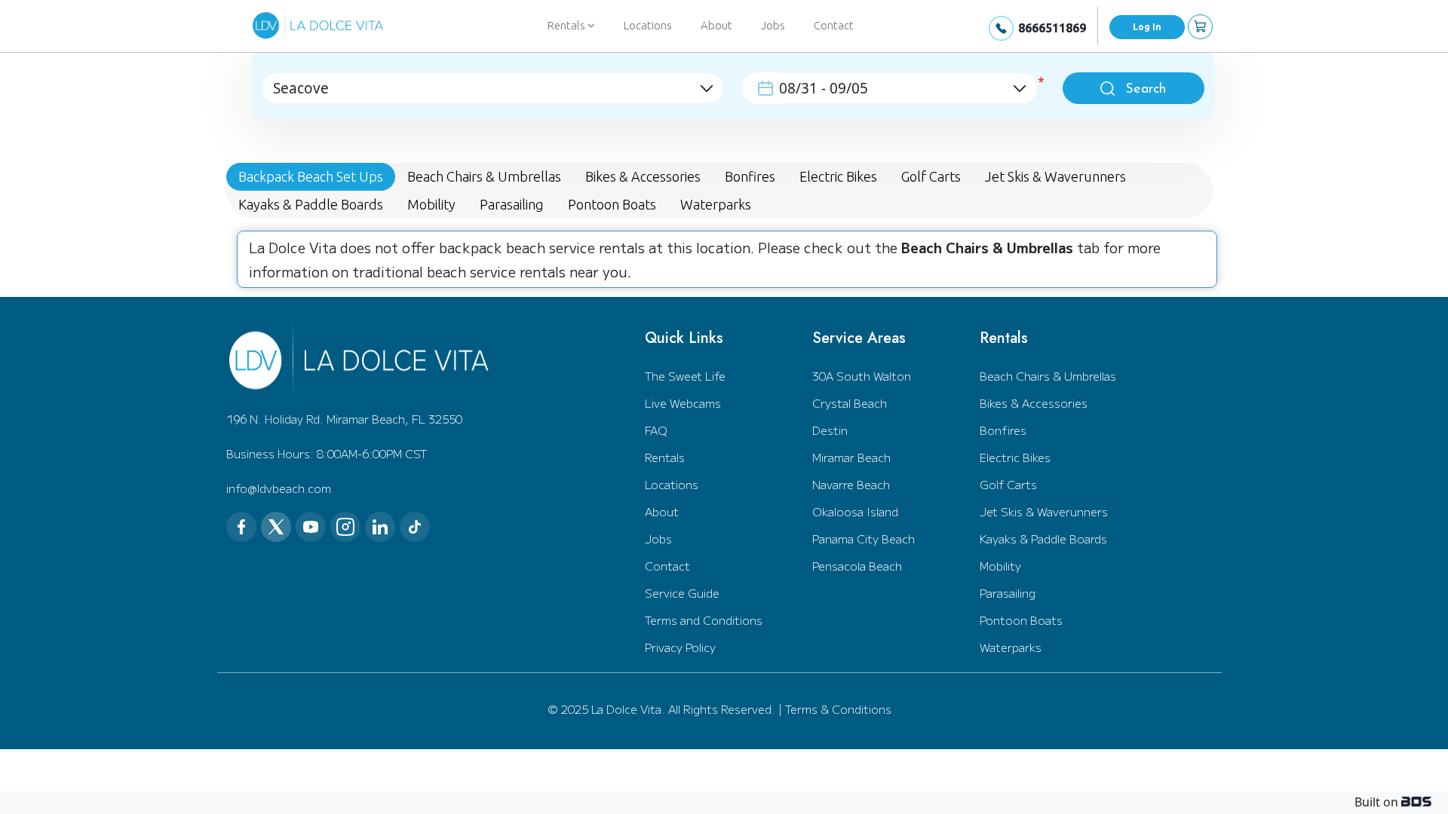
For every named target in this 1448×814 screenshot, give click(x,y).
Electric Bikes (1015, 457)
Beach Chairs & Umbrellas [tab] (484, 176)
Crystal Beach (849, 403)
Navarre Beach (851, 484)
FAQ (656, 430)
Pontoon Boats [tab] (612, 204)
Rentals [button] (567, 25)
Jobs (773, 25)
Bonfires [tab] (750, 176)
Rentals (665, 457)
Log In (1147, 27)
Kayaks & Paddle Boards (1043, 538)
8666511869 (1052, 28)
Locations (648, 25)
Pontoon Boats (1021, 620)
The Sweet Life (685, 376)
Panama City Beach (863, 538)
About (716, 25)
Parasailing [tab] (512, 204)
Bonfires (1003, 430)
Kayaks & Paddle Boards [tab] (310, 204)
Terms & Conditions (838, 709)
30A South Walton (861, 376)
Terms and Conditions (703, 620)
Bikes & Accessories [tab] (643, 176)
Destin (830, 430)
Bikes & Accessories (1034, 403)
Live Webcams (683, 403)
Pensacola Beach (857, 566)
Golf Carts (1008, 484)
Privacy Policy (680, 647)
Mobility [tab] (431, 204)
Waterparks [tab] (715, 204)
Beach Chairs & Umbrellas (1048, 376)
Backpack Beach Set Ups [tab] (310, 176)
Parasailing (1007, 593)
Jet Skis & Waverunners (1044, 511)
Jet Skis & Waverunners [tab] (1055, 176)
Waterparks (1011, 647)
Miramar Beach (851, 457)
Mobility (1000, 566)
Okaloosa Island (855, 511)
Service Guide (682, 593)
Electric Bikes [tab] (838, 176)
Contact (834, 25)
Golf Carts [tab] (931, 176)
